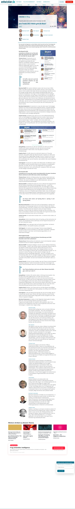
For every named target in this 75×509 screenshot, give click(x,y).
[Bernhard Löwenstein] (41, 35)
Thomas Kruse (46, 30)
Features (39, 1)
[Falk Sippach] (31, 30)
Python (44, 4)
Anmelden (62, 1)
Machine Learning (63, 4)
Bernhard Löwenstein (48, 35)
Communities (46, 1)
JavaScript (20, 4)
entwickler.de (8, 2)
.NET (29, 4)
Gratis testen (69, 1)
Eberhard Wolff (25, 30)
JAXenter (10, 4)
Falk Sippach (36, 30)
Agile (52, 4)
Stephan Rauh (25, 39)
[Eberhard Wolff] (20, 30)
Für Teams (18, 1)
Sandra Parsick (25, 35)
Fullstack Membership (28, 1)
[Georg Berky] (31, 35)
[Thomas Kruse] (41, 30)
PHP (36, 4)
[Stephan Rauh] (20, 39)
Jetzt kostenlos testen (58, 448)
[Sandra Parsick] (20, 35)
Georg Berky (36, 35)
